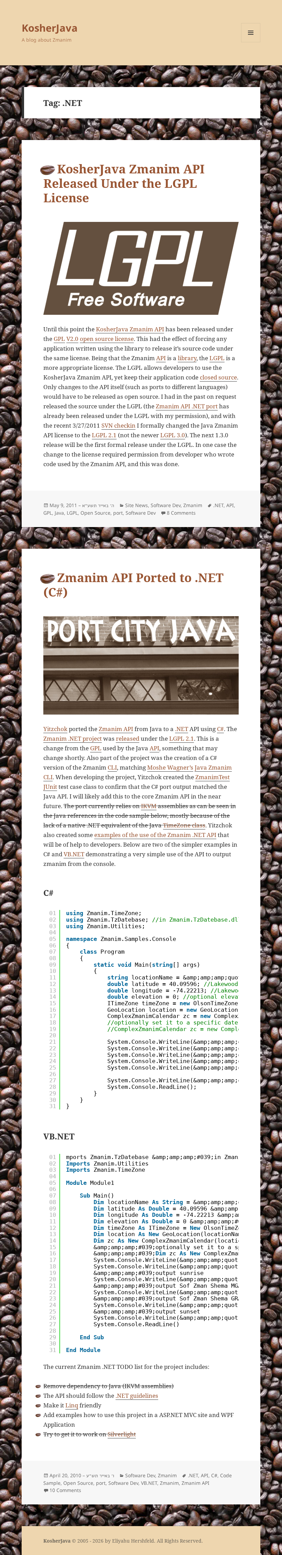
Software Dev (166, 505)
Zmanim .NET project (72, 738)
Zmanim (192, 505)
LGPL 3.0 (172, 435)
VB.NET (74, 854)
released (127, 738)
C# (220, 729)
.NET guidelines (137, 1396)
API (161, 358)
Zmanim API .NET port (187, 406)
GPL (59, 339)
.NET (218, 505)
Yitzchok (55, 729)
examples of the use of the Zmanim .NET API (155, 835)
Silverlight (122, 1434)
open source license (107, 339)
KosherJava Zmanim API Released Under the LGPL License (124, 183)
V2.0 (72, 339)
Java (59, 513)
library (187, 358)
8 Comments (181, 513)
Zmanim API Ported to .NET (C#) (133, 584)
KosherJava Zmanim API (130, 329)
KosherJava (50, 27)
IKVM (148, 806)
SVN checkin (118, 425)
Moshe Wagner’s (170, 767)
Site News (136, 505)
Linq (71, 1405)
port (118, 513)
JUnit (50, 787)
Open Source (95, 513)
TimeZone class (184, 825)
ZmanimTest (212, 777)
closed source (218, 377)
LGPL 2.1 (104, 435)
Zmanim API (116, 729)
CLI (112, 767)
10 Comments (65, 1490)
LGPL (217, 358)
